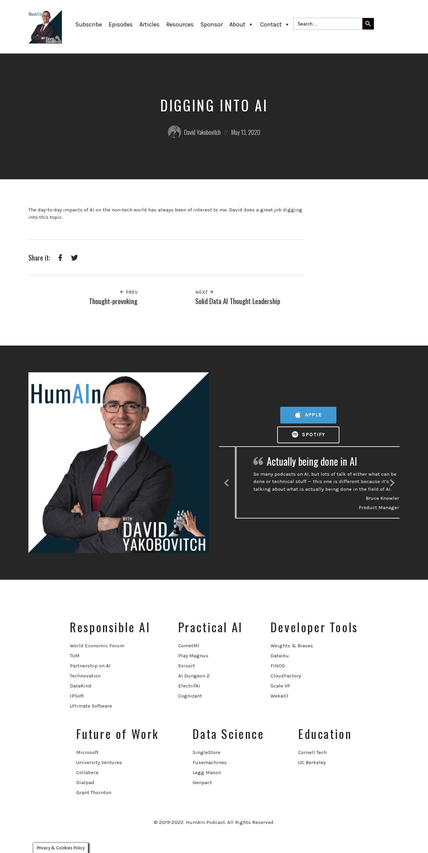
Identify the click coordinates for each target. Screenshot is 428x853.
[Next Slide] (392, 482)
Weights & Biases (292, 646)
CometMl (188, 646)
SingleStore (206, 752)
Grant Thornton (93, 792)
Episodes (121, 24)
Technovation (85, 676)
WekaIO (279, 696)
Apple (312, 415)
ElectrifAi (189, 686)
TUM (75, 656)
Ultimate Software (91, 706)
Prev (130, 292)
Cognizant (190, 696)
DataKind (80, 686)
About (237, 24)
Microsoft (87, 752)
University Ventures (99, 762)
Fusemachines (210, 762)
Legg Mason (207, 772)
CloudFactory (286, 676)
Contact (271, 24)
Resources (180, 24)
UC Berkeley (312, 762)
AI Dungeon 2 (194, 676)
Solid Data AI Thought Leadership (237, 301)
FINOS (278, 666)
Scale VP (280, 686)
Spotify (312, 435)
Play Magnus (193, 656)
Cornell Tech (312, 752)
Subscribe (88, 24)
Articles (149, 24)
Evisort (186, 666)
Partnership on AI (90, 666)
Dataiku (280, 656)
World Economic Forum (97, 646)
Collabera (87, 772)
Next (202, 292)
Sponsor (211, 24)
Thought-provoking (113, 301)
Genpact (202, 782)
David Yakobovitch (202, 132)
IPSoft (77, 696)
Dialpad (85, 782)
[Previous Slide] (226, 482)
